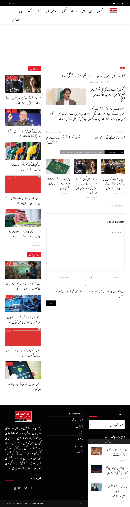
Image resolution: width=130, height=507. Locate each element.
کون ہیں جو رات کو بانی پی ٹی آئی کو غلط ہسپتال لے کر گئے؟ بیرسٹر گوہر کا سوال (114, 183)
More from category (71, 152)
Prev (120, 205)
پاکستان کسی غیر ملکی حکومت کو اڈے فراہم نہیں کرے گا (63, 139)
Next (113, 205)
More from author (93, 152)
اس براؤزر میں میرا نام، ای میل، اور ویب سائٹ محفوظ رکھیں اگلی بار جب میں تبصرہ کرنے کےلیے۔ (89, 293)
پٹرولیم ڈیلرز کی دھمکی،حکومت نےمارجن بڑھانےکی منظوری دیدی (25, 166)
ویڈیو (21, 10)
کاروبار (74, 10)
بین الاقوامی (87, 10)
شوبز (40, 10)
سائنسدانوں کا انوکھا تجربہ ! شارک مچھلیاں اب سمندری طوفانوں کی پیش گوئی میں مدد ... (24, 319)
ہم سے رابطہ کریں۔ (84, 503)
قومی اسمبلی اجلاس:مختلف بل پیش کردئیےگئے (117, 451)
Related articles (114, 152)
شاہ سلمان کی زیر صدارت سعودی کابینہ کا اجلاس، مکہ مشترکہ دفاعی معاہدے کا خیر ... (24, 233)
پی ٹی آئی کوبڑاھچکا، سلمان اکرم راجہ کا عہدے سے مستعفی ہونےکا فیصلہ (118, 491)
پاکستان (100, 10)
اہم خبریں (14, 77)
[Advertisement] (65, 42)
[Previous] (38, 244)
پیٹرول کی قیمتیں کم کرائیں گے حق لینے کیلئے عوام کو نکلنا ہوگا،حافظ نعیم (24, 133)
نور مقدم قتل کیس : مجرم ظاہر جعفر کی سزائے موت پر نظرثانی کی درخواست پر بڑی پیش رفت (85, 185)
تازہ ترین (15, 19)
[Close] (91, 441)
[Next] (34, 244)
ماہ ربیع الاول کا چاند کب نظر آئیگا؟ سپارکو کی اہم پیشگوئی (116, 470)
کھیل (64, 10)
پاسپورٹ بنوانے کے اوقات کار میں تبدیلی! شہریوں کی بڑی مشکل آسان (58, 183)
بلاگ (30, 10)
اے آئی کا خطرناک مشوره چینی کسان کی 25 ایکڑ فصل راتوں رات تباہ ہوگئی (23, 285)
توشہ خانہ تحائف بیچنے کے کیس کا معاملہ (110, 137)
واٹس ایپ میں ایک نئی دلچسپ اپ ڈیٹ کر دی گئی (23, 386)
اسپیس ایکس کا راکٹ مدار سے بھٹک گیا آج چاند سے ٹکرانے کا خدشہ (23, 352)
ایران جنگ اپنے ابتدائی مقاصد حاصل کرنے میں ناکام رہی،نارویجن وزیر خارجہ (23, 200)
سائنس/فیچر (52, 10)
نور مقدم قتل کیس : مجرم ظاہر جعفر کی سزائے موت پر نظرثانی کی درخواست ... (23, 99)
